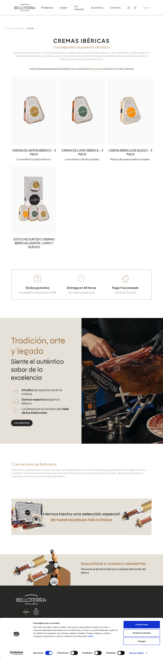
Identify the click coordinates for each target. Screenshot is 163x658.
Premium (41, 69)
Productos (47, 7)
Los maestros (79, 8)
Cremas (96, 69)
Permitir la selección (142, 633)
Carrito (134, 7)
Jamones (51, 69)
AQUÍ (90, 636)
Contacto (115, 7)
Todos (33, 69)
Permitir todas (141, 624)
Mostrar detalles (136, 653)
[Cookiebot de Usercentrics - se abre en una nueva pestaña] (16, 653)
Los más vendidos (124, 69)
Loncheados (84, 69)
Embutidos (70, 69)
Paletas (60, 69)
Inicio (10, 28)
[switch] (74, 653)
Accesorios (107, 69)
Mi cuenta (128, 7)
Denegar (142, 641)
